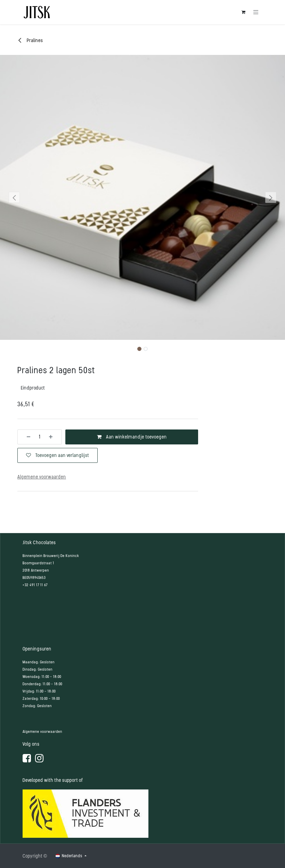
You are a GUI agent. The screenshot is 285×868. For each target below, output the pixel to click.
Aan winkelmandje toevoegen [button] (136, 437)
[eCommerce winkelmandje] (243, 12)
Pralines (34, 40)
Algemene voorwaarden (42, 731)
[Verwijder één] (26, 437)
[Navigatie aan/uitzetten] (255, 12)
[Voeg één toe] (53, 437)
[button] (14, 197)
